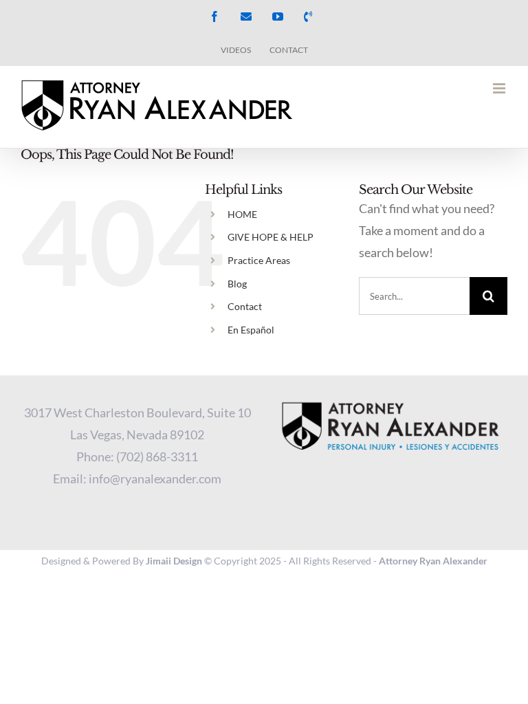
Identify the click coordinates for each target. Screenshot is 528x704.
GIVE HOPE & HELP (271, 237)
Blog (237, 283)
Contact (245, 306)
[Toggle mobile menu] (500, 88)
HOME (242, 214)
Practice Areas (259, 260)
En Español (251, 330)
